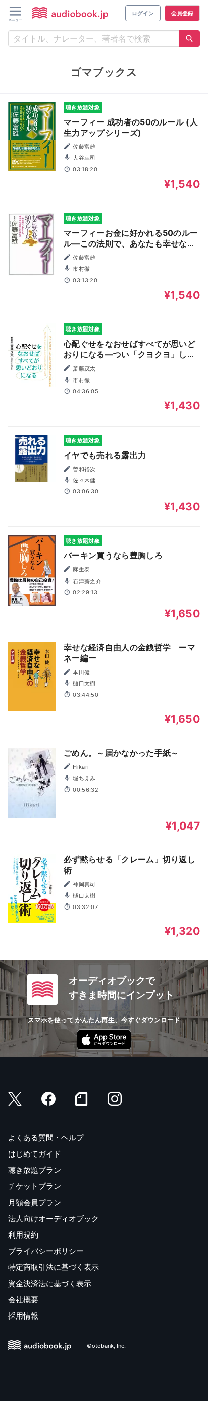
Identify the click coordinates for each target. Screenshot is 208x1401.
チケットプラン (34, 1186)
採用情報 (23, 1316)
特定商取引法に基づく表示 (53, 1267)
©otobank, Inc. (106, 1345)
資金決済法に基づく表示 (49, 1283)
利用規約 (23, 1235)
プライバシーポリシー (46, 1251)
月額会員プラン (34, 1202)
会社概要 (23, 1299)
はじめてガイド (34, 1154)
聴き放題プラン (34, 1170)
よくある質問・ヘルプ (46, 1137)
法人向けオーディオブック (53, 1218)
